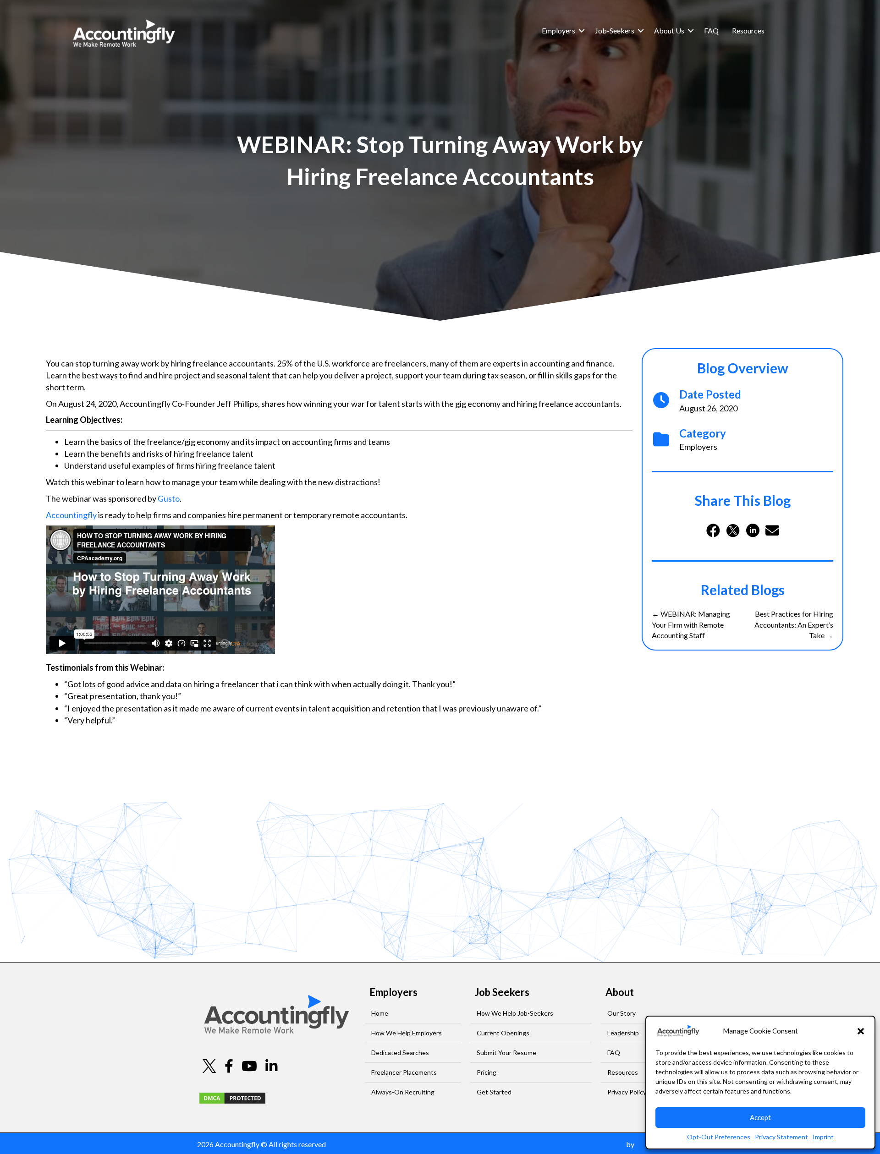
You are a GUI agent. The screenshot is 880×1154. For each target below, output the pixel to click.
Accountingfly (71, 515)
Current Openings (503, 1033)
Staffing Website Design (586, 1144)
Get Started (494, 1092)
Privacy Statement (781, 1137)
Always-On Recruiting (402, 1092)
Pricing (486, 1072)
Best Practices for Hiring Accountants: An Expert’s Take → (793, 624)
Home (379, 1013)
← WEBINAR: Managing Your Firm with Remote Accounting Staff (691, 624)
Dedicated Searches (400, 1052)
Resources (748, 30)
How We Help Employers (406, 1033)
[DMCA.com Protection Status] (232, 1097)
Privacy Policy (626, 1092)
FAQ (711, 30)
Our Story (621, 1013)
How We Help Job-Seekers (515, 1013)
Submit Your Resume (506, 1052)
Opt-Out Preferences (718, 1137)
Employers (558, 30)
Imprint (823, 1137)
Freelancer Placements (404, 1072)
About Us (669, 30)
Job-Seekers (614, 30)
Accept (760, 1117)
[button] (860, 1031)
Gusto (169, 498)
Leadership (623, 1033)
